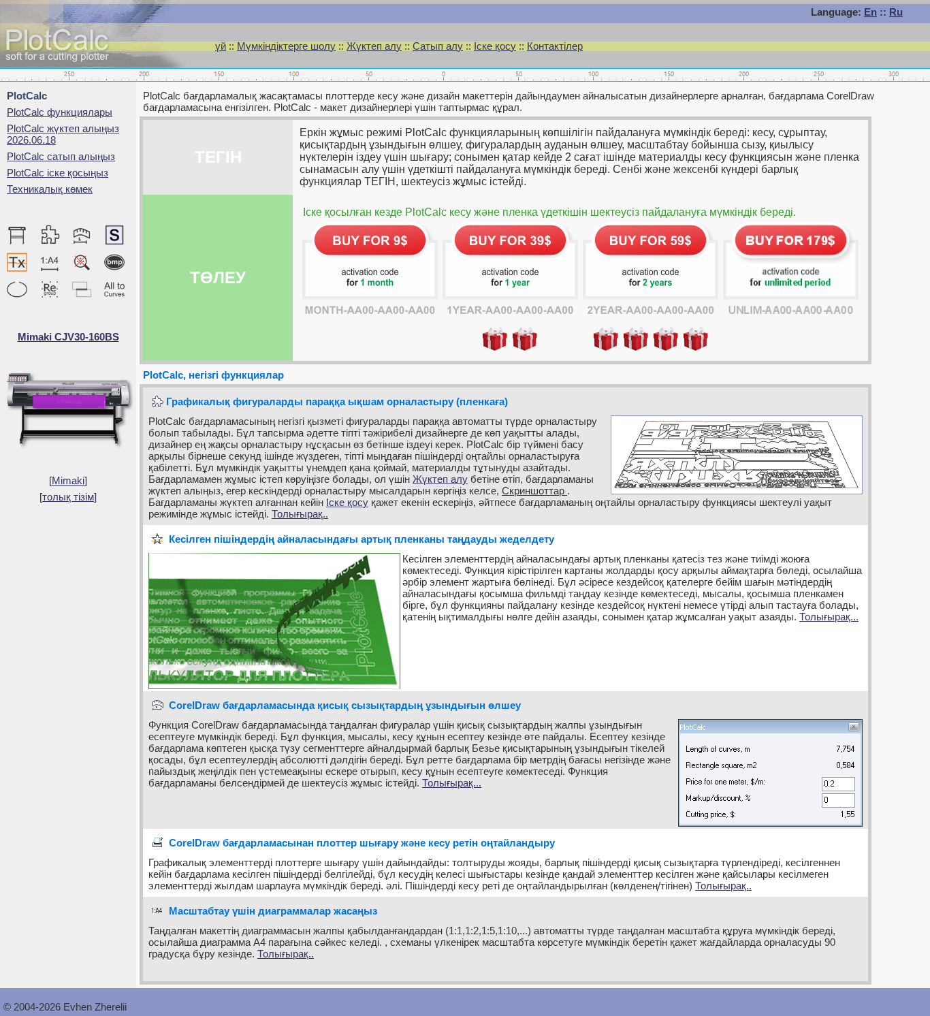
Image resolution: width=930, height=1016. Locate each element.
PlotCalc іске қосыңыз (57, 172)
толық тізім (68, 497)
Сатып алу (438, 46)
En (870, 12)
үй (220, 46)
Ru (896, 12)
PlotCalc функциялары (59, 112)
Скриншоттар (534, 490)
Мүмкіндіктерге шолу (286, 46)
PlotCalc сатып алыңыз (61, 156)
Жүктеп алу (374, 46)
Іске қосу (495, 46)
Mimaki (68, 480)
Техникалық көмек (50, 189)
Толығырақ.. (300, 514)
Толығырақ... (829, 616)
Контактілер (555, 46)
